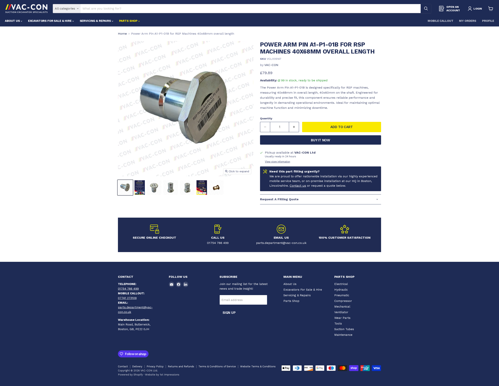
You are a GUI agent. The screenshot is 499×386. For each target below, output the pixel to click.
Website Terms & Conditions (258, 366)
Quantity (266, 118)
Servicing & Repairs (96, 21)
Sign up (229, 313)
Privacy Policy (155, 366)
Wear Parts (342, 318)
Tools (338, 323)
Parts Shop (128, 21)
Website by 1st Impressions (162, 374)
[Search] (426, 8)
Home (122, 33)
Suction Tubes (344, 329)
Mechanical (342, 306)
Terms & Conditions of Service (217, 366)
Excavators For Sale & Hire (50, 21)
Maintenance (343, 335)
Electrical (341, 284)
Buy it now (320, 140)
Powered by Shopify (130, 374)
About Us (13, 21)
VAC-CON (271, 65)
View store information (277, 161)
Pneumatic (341, 295)
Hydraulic (341, 289)
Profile (488, 21)
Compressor (343, 301)
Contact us (298, 185)
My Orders (467, 21)
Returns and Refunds (181, 366)
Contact (123, 366)
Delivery (137, 366)
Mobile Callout (440, 21)
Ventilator (341, 312)
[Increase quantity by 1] (294, 127)
